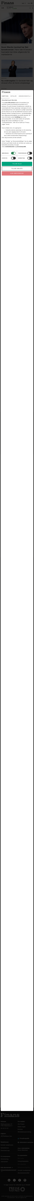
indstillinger (18, 117)
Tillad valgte (17, 168)
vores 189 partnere (10, 102)
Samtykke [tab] (5, 96)
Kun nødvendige (17, 173)
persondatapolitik (21, 146)
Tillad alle (17, 164)
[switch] (29, 153)
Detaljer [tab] (13, 96)
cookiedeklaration (10, 146)
